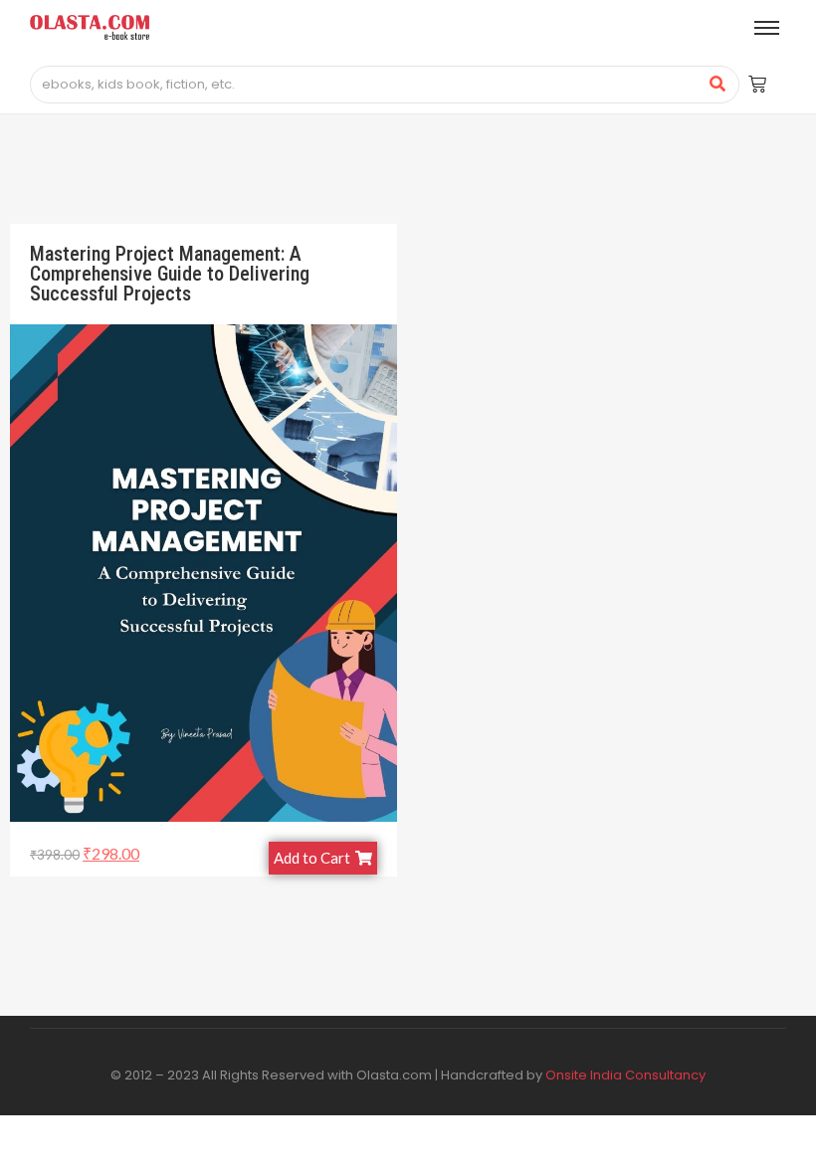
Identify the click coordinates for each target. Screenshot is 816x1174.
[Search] (717, 84)
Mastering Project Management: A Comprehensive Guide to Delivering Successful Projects (169, 273)
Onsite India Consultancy (625, 1075)
